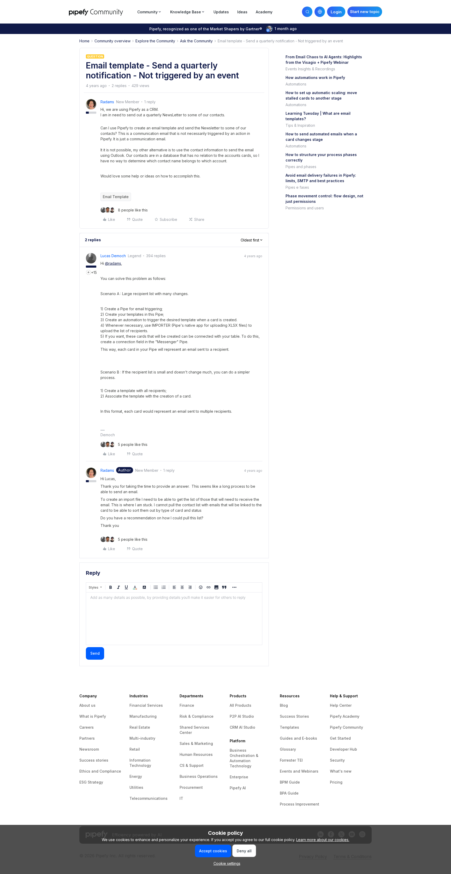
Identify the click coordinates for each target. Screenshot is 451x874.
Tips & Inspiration (300, 125)
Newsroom (89, 749)
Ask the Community (196, 41)
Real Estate (139, 727)
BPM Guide (290, 782)
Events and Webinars (299, 771)
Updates (221, 12)
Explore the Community (155, 41)
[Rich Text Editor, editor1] (174, 619)
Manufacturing (143, 716)
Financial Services (146, 705)
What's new (341, 771)
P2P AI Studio (242, 716)
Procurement (191, 787)
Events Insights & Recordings (310, 69)
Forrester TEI (291, 760)
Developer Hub (343, 749)
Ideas (242, 12)
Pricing (336, 782)
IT (181, 798)
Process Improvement (299, 804)
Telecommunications (148, 798)
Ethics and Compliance (100, 771)
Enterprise (239, 777)
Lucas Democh (113, 256)
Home (84, 41)
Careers (86, 727)
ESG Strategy (91, 782)
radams (107, 102)
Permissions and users (305, 208)
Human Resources (196, 754)
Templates (289, 727)
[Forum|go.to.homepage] (101, 12)
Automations (296, 84)
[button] (364, 12)
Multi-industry (142, 738)
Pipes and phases (301, 166)
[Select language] (319, 12)
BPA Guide (289, 793)
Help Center (341, 705)
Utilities (136, 787)
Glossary (288, 749)
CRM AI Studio (242, 727)
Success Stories (294, 716)
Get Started (340, 738)
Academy (264, 12)
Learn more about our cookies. (322, 839)
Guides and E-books (298, 738)
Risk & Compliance (196, 716)
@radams (113, 263)
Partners (87, 738)
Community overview (112, 41)
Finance (187, 705)
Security (337, 760)
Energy (135, 776)
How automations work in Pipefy (315, 77)
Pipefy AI (238, 788)
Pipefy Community (346, 727)
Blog (284, 705)
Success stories (93, 760)
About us (87, 705)
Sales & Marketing (196, 743)
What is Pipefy (92, 716)
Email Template (116, 196)
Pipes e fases (297, 187)
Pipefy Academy (344, 716)
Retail (134, 749)
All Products (240, 705)
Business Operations (199, 776)
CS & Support (192, 765)
